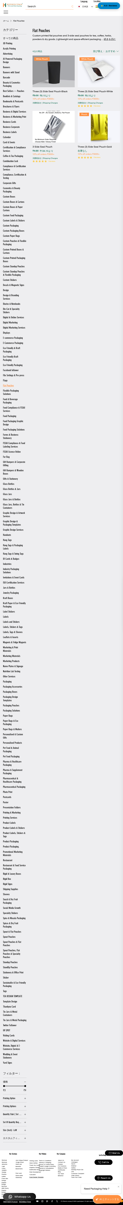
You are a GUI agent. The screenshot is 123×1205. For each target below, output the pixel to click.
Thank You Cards (34, 1165)
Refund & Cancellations (46, 1168)
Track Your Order (76, 1177)
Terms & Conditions (45, 1161)
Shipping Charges (50, 103)
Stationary (19, 1177)
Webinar (73, 1166)
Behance (60, 1176)
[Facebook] (52, 1201)
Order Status (75, 1175)
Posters (4, 1174)
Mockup (4, 1160)
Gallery (73, 1168)
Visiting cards (33, 1161)
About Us (61, 1160)
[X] (57, 1201)
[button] (97, 6)
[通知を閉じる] (118, 1186)
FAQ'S (73, 1164)
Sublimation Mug (34, 1170)
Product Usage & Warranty (47, 1166)
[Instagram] (42, 1201)
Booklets (18, 1166)
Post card (19, 1173)
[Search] (72, 6)
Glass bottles (33, 1163)
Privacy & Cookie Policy (46, 1164)
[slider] (4, 1086)
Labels (4, 1176)
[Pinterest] (47, 1201)
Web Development (35, 1172)
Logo (3, 1166)
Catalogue (74, 1162)
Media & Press (62, 1168)
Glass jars (19, 1164)
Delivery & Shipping (45, 1162)
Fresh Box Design (5, 1179)
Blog (59, 1172)
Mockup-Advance (4, 1163)
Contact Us (61, 1162)
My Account (75, 1160)
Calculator (32, 1175)
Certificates (61, 1170)
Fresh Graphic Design (4, 1170)
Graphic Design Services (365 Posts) (5, 1185)
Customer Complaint (77, 1173)
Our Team (61, 1174)
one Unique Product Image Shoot (22, 1161)
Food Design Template (36, 1177)
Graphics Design (34, 1167)
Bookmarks (19, 1169)
